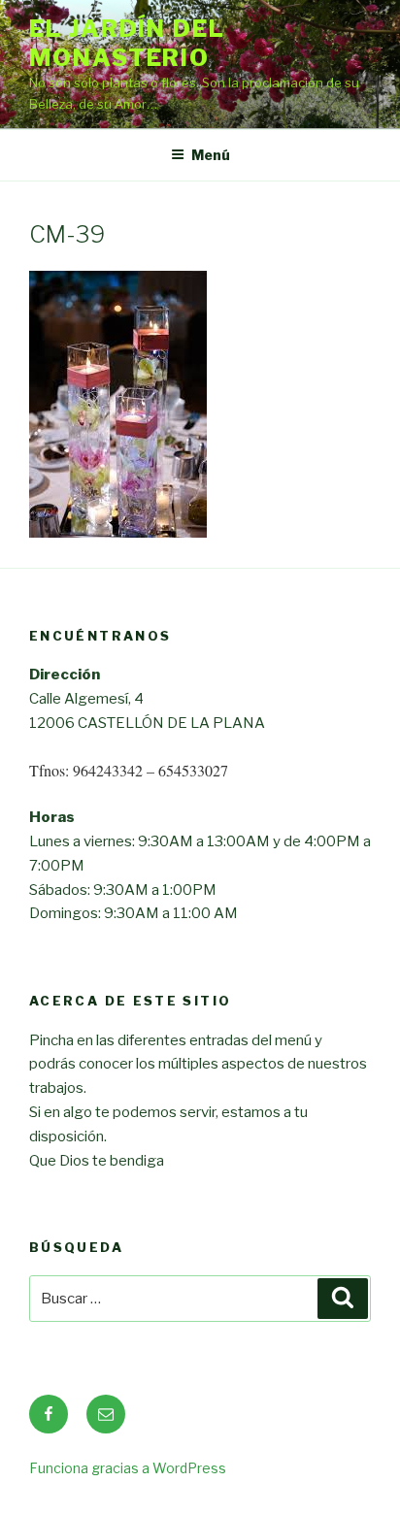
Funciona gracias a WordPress (127, 1468)
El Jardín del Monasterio (127, 43)
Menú (210, 155)
